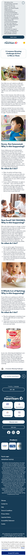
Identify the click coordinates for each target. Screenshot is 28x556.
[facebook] (8, 432)
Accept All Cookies (13, 553)
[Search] (20, 43)
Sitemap (3, 500)
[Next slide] (24, 368)
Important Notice (6, 517)
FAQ (2, 507)
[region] (13, 546)
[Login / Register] (24, 43)
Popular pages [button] (5, 456)
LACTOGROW (4, 446)
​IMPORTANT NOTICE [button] (7, 459)
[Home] (11, 42)
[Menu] (2, 42)
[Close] (23, 3)
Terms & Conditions (6, 510)
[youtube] (18, 432)
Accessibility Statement (7, 520)
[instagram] (13, 432)
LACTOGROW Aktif (12, 446)
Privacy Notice (5, 514)
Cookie (3, 524)
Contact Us (4, 504)
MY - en (12, 389)
